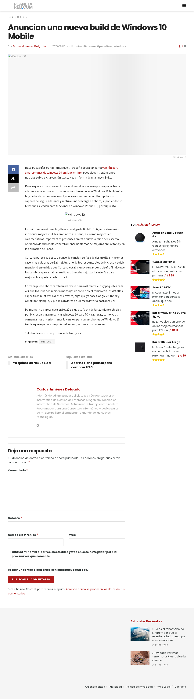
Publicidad (115, 687)
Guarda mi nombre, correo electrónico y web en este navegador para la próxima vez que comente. (64, 554)
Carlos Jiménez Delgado (29, 46)
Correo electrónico (23, 535)
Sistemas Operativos (98, 46)
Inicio (11, 17)
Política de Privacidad (139, 687)
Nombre (15, 518)
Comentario (18, 470)
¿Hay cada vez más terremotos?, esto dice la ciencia (169, 656)
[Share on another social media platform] (13, 187)
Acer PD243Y (161, 287)
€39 (183, 355)
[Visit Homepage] (23, 5)
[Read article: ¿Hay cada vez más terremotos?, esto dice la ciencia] (140, 658)
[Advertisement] (159, 189)
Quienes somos (95, 687)
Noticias (22, 17)
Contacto (180, 687)
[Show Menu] (184, 5)
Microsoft (47, 341)
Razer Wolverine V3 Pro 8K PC (169, 315)
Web (72, 535)
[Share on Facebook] (13, 169)
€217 (175, 330)
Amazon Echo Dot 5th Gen (167, 235)
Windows (120, 46)
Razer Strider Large (166, 342)
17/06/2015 (58, 46)
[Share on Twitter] (13, 178)
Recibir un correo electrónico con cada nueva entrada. (48, 570)
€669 (170, 275)
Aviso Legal (164, 687)
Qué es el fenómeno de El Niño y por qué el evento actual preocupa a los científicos (168, 634)
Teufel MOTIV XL (164, 262)
